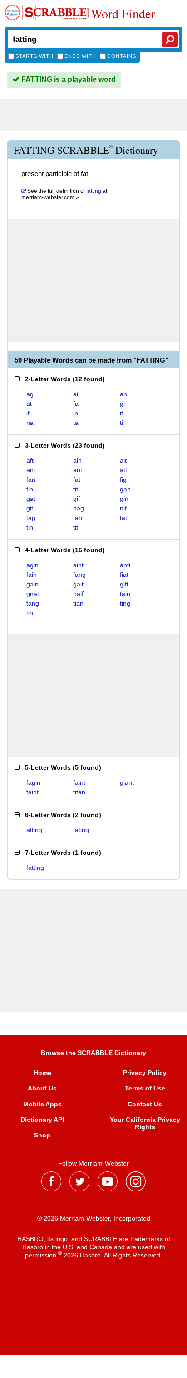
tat (123, 517)
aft (30, 460)
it (121, 413)
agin (32, 565)
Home (42, 1072)
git (29, 508)
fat (76, 479)
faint (79, 782)
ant (77, 470)
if (28, 413)
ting (125, 603)
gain (32, 584)
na (30, 422)
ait (123, 460)
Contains (121, 56)
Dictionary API (42, 1119)
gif (76, 498)
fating (81, 829)
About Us (42, 1088)
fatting (35, 867)
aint (78, 565)
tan (77, 517)
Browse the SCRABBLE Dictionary (93, 1052)
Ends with (80, 56)
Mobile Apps (42, 1104)
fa (76, 403)
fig (123, 479)
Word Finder (123, 13)
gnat (32, 593)
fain (31, 574)
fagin (33, 782)
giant (127, 782)
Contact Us (145, 1104)
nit (123, 508)
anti (125, 565)
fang (79, 574)
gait (78, 584)
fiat (124, 574)
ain (77, 460)
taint (32, 792)
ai (75, 394)
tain (125, 593)
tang (32, 603)
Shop (42, 1135)
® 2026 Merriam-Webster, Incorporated (93, 1218)
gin (124, 498)
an (123, 394)
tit (75, 527)
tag (30, 517)
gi (122, 403)
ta (76, 422)
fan (30, 479)
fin (29, 489)
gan (125, 489)
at (64, 194)
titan (79, 792)
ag (30, 394)
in (75, 413)
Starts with (34, 56)
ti (121, 422)
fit (75, 489)
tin (29, 527)
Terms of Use (145, 1088)
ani (30, 470)
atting (34, 829)
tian (78, 603)
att (123, 470)
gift (124, 584)
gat (30, 498)
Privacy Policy (145, 1072)
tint (30, 612)
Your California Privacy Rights (145, 1123)
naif (78, 593)
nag (78, 508)
